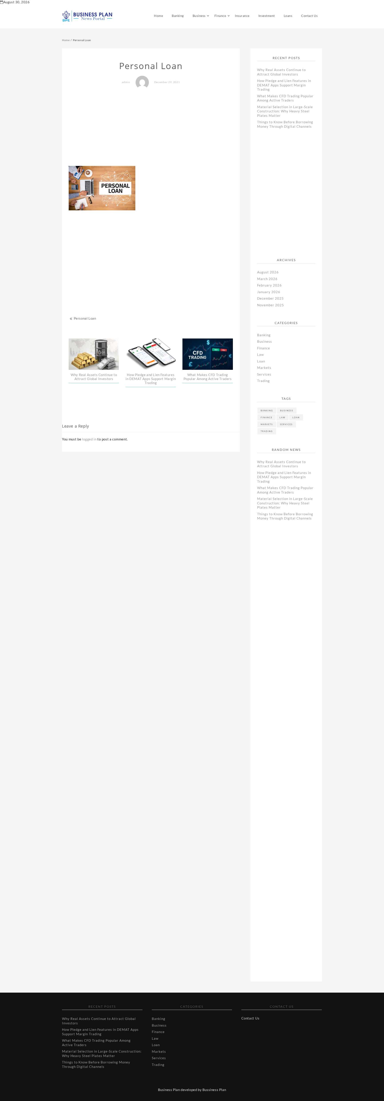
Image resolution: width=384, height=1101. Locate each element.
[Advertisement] (151, 128)
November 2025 (270, 305)
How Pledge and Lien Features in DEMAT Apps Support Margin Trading (151, 379)
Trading (263, 381)
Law (260, 354)
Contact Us (309, 16)
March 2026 (267, 279)
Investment (266, 16)
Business (199, 16)
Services (264, 374)
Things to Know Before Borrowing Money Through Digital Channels (285, 124)
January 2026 (268, 292)
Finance (220, 16)
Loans (288, 16)
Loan (261, 361)
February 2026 (269, 285)
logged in (89, 439)
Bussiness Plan (214, 1090)
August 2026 (268, 272)
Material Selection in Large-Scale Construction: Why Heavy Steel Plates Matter (285, 111)
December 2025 (270, 298)
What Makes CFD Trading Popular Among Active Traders (208, 377)
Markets (264, 368)
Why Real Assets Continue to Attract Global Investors (94, 377)
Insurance (242, 16)
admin (126, 82)
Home (158, 16)
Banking (178, 16)
